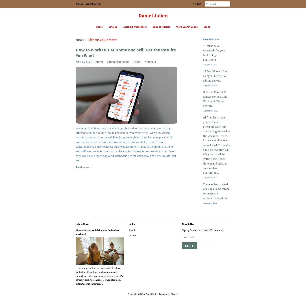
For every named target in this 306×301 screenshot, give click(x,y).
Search (132, 230)
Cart (199, 3)
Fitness (99, 62)
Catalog (113, 26)
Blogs (207, 26)
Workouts (150, 62)
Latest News (82, 224)
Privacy (132, 234)
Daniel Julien (153, 16)
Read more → (84, 167)
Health (136, 62)
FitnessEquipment (118, 62)
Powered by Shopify (168, 294)
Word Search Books (187, 26)
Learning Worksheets (135, 26)
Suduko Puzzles (161, 26)
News (80, 39)
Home (99, 26)
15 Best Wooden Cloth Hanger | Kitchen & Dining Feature (216, 75)
